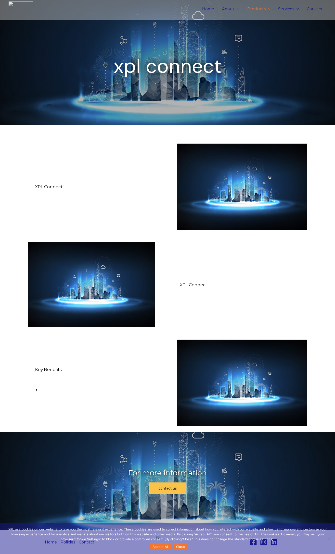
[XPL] (21, 8)
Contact (314, 9)
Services (286, 9)
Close (180, 547)
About (228, 9)
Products (256, 9)
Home (208, 9)
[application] (236, 9)
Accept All (161, 547)
